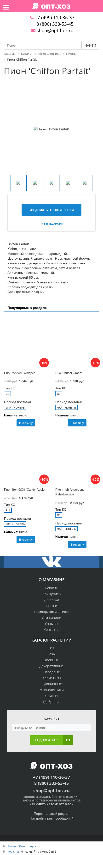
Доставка (51, 600)
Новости (51, 588)
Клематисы (51, 678)
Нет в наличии (51, 224)
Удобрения (52, 701)
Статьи (51, 605)
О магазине (51, 617)
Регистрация (27, 846)
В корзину (26, 423)
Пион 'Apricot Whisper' (19, 373)
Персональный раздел (51, 813)
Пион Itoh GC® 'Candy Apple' (24, 489)
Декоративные (51, 666)
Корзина (13, 851)
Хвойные (51, 660)
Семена (51, 695)
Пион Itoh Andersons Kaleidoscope (70, 492)
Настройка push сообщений (52, 818)
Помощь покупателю (51, 611)
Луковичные (51, 684)
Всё (51, 648)
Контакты (51, 629)
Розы (51, 654)
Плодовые (51, 672)
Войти (12, 846)
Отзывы (51, 623)
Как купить (52, 594)
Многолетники (52, 689)
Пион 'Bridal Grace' (68, 373)
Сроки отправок (61, 804)
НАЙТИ (90, 45)
